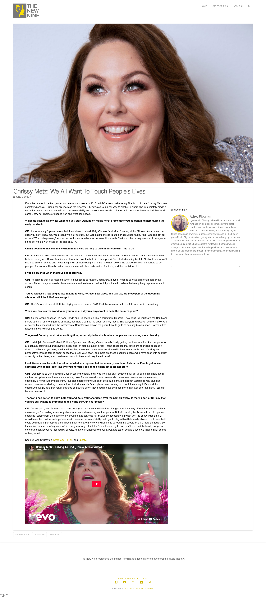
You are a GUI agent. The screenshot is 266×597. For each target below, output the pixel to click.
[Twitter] (124, 582)
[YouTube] (133, 582)
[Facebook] (116, 582)
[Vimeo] (141, 582)
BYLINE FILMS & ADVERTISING (139, 589)
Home (121, 578)
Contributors (132, 578)
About (145, 578)
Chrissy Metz (22, 534)
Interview (39, 534)
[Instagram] (150, 582)
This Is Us (55, 534)
